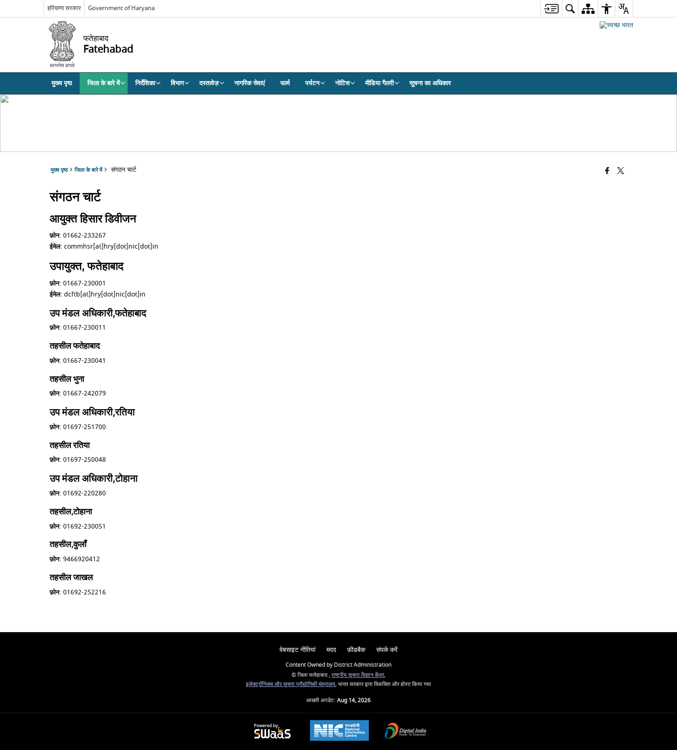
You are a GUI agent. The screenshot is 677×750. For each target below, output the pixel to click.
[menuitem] (551, 8)
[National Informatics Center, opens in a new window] (339, 731)
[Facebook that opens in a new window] (607, 171)
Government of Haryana (121, 8)
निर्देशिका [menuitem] (145, 83)
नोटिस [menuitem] (342, 83)
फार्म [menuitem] (285, 83)
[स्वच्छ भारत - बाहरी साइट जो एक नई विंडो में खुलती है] (616, 25)
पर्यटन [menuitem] (312, 83)
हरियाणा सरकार (64, 8)
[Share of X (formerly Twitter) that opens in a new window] (620, 171)
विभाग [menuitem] (177, 83)
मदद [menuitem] (331, 650)
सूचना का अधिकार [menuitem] (430, 83)
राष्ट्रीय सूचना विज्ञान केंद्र (358, 675)
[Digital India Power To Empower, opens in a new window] (406, 732)
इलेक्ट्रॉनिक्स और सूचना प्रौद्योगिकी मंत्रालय (290, 684)
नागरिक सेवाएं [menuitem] (249, 83)
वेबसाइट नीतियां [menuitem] (297, 650)
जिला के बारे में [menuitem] (104, 83)
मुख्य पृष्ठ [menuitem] (62, 83)
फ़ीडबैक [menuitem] (356, 650)
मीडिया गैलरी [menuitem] (379, 83)
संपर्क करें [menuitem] (386, 650)
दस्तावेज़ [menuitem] (209, 83)
